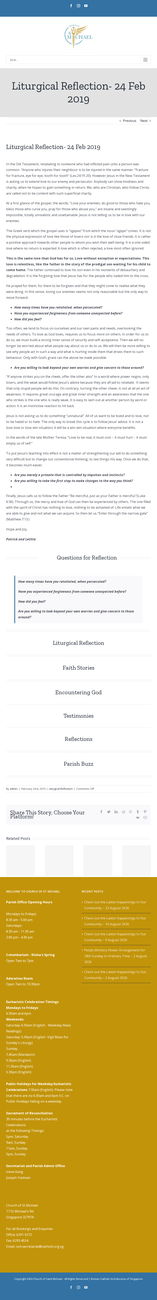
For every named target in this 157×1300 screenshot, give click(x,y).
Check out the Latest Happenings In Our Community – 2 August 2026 (115, 975)
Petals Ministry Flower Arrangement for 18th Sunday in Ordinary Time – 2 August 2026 (115, 956)
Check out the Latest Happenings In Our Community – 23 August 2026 (115, 905)
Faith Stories (78, 667)
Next (144, 120)
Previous (129, 120)
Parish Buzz (78, 763)
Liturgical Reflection (78, 643)
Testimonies (78, 715)
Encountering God (78, 692)
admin (14, 789)
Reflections (78, 739)
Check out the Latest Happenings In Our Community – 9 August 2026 (115, 937)
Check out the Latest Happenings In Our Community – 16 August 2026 (115, 921)
